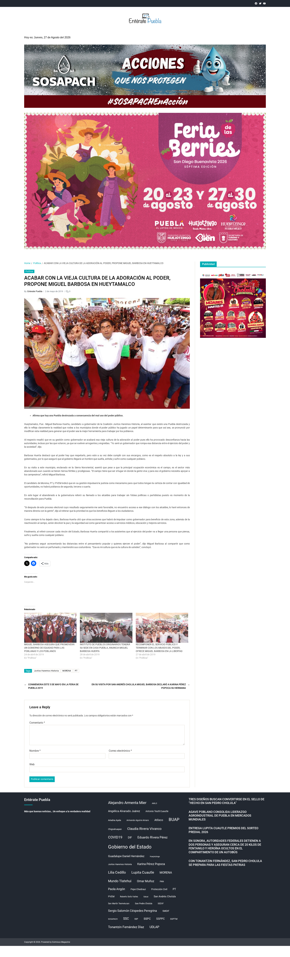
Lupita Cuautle (142, 872)
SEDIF (161, 903)
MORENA (66, 671)
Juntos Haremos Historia (46, 671)
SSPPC (160, 918)
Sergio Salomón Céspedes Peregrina (132, 910)
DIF (130, 837)
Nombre (35, 750)
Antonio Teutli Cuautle (157, 811)
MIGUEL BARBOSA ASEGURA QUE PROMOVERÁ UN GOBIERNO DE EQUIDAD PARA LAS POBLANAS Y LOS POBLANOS (49, 647)
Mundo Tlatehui (119, 881)
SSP (136, 919)
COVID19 (115, 837)
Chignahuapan (115, 829)
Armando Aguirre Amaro (138, 820)
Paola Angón (116, 889)
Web (32, 764)
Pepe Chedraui (138, 889)
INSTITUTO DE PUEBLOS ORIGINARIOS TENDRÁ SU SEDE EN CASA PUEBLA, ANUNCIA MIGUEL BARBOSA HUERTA (105, 647)
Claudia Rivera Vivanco (144, 829)
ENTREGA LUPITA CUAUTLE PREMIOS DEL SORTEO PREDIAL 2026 (223, 830)
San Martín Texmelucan (118, 903)
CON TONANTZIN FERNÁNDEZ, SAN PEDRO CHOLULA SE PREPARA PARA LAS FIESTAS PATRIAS (225, 863)
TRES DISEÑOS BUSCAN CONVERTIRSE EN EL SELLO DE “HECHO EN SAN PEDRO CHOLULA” (226, 801)
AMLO (154, 803)
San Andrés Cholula (165, 896)
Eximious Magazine (61, 942)
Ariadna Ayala (114, 820)
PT (76, 671)
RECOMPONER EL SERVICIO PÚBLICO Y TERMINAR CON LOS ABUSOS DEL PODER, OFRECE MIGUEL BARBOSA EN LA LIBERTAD (159, 647)
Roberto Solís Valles (129, 896)
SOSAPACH (113, 919)
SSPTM (173, 919)
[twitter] (260, 3)
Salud (145, 897)
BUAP (174, 819)
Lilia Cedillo (117, 872)
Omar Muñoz (145, 881)
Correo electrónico (120, 750)
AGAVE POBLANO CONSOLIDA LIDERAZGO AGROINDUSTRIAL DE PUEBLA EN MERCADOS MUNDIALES (220, 815)
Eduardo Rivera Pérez (152, 837)
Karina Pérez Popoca (151, 864)
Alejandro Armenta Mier (127, 802)
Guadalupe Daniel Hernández (126, 856)
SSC (126, 919)
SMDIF (165, 911)
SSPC (147, 918)
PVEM (111, 896)
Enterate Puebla (34, 291)
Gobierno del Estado (130, 847)
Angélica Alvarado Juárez (124, 811)
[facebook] (256, 3)
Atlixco (158, 820)
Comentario (37, 722)
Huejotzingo (155, 856)
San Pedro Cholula (143, 903)
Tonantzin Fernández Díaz (126, 927)
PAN (162, 881)
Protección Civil (159, 889)
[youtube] (264, 3)
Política (29, 271)
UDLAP (154, 927)
